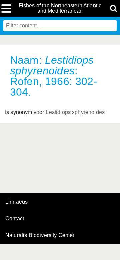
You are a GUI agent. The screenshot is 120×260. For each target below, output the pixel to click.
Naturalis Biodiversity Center (40, 235)
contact (14, 218)
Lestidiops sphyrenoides (75, 112)
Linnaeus (16, 202)
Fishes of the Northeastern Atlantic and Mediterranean (60, 8)
